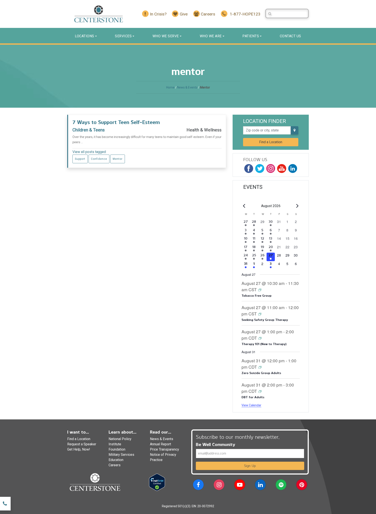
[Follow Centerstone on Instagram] (270, 168)
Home (170, 87)
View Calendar (251, 405)
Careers (115, 465)
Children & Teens (88, 130)
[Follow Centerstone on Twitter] (259, 168)
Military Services (121, 455)
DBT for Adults (253, 397)
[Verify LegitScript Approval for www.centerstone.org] (157, 482)
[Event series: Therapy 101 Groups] (260, 337)
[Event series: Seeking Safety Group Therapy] (259, 313)
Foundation (117, 449)
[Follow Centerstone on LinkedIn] (292, 168)
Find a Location (270, 142)
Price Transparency (164, 449)
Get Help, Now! (78, 449)
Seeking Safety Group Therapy (265, 320)
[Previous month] (244, 206)
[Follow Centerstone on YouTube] (281, 168)
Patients (250, 36)
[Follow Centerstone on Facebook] (248, 168)
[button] (198, 485)
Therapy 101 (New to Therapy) (264, 344)
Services (123, 36)
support (80, 158)
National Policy (120, 439)
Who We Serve (166, 36)
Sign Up (250, 466)
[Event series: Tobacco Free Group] (259, 289)
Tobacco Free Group (257, 296)
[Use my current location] (294, 130)
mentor (118, 158)
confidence (99, 158)
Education (116, 460)
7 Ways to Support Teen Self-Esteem (116, 122)
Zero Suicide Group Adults (261, 373)
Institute (115, 444)
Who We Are (211, 36)
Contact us (290, 36)
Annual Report (160, 444)
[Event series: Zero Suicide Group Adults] (260, 366)
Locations (84, 36)
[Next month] (297, 206)
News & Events (187, 87)
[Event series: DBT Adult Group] (260, 391)
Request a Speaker (81, 444)
